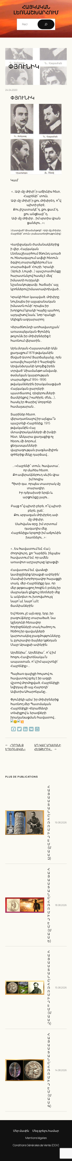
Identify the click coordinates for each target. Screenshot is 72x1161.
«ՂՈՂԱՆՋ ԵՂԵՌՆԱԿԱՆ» (15, 747)
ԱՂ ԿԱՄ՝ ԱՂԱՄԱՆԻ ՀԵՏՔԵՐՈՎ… (47, 747)
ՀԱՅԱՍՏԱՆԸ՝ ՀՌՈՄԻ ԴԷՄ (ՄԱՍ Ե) (49, 905)
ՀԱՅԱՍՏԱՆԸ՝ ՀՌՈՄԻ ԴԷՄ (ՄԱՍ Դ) (49, 987)
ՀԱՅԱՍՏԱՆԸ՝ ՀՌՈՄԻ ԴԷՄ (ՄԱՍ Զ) (49, 822)
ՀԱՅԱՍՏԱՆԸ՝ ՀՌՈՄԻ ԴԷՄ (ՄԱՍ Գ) (49, 1070)
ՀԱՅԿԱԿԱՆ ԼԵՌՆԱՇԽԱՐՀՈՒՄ (36, 9)
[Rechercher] (46, 24)
